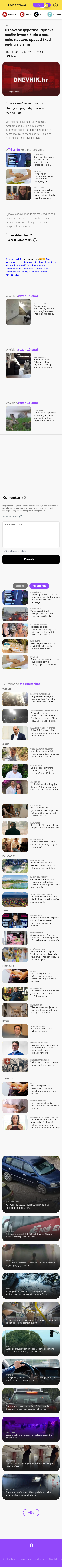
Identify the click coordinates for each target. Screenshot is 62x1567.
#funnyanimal (13, 271)
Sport (42, 14)
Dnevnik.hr (12, 14)
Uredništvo (8, 1558)
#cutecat (18, 261)
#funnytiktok (41, 268)
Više (31, 1512)
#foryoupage (39, 264)
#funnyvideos (13, 268)
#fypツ (9, 264)
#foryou (18, 264)
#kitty (24, 271)
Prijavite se (31, 559)
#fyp (53, 261)
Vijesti (28, 14)
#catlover (28, 261)
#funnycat (27, 268)
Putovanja (57, 14)
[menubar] (56, 5)
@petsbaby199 (13, 258)
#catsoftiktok (42, 261)
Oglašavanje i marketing (32, 1558)
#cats (9, 261)
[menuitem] (56, 4)
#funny (27, 264)
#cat (48, 258)
